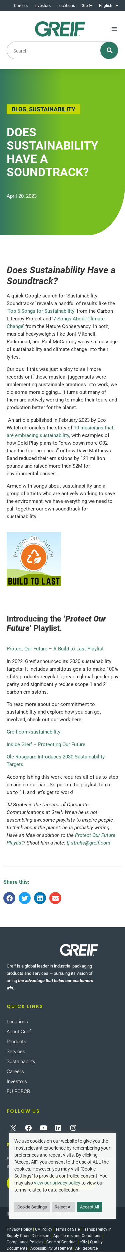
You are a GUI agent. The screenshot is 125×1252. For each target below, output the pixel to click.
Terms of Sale (67, 1229)
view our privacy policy (57, 1183)
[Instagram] (73, 1128)
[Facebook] (28, 1128)
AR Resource (86, 1248)
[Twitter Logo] (13, 1128)
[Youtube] (43, 1128)
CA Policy (43, 1229)
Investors (42, 5)
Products (16, 1042)
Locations (66, 5)
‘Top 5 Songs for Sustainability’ (41, 311)
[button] (114, 29)
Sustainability (21, 1062)
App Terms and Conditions (77, 1235)
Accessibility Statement (51, 1248)
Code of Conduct (61, 1242)
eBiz (83, 1242)
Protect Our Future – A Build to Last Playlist (55, 649)
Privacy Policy (19, 1229)
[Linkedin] (58, 1128)
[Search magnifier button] (109, 50)
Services (16, 1052)
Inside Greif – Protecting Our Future (46, 744)
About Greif (19, 1032)
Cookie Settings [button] (32, 1206)
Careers (21, 5)
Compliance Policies (25, 1242)
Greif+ (87, 5)
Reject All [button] (63, 1206)
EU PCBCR (18, 1091)
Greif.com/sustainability (33, 732)
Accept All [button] (89, 1206)
